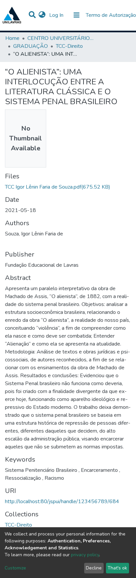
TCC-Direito (69, 46)
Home (12, 38)
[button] (42, 15)
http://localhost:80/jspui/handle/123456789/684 (62, 501)
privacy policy (85, 555)
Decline (94, 568)
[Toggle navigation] (76, 15)
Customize (15, 568)
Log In (57, 15)
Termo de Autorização (111, 15)
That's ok (117, 568)
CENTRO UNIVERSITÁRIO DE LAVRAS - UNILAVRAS (60, 38)
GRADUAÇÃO (30, 46)
